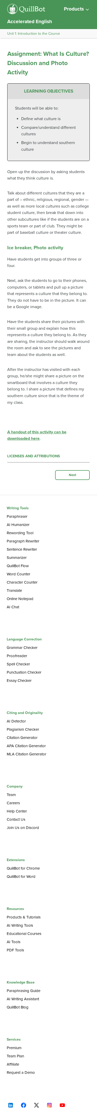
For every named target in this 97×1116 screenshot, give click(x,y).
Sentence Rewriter (22, 549)
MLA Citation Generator (26, 754)
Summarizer (17, 557)
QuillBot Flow (18, 566)
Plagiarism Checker (23, 729)
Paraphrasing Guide (23, 990)
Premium (14, 1048)
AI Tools (13, 942)
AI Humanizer (18, 524)
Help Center (17, 811)
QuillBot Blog (17, 1007)
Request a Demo (21, 1072)
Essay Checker (19, 680)
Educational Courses (24, 933)
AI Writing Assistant (23, 999)
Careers (13, 803)
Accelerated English (29, 21)
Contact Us (16, 819)
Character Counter (22, 582)
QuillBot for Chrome (23, 868)
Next (72, 475)
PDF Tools (15, 950)
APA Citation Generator (26, 746)
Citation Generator (22, 737)
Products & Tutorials (24, 917)
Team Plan (15, 1056)
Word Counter (18, 574)
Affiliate (13, 1064)
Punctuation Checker (24, 672)
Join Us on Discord (23, 827)
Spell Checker (18, 664)
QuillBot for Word (21, 876)
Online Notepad (20, 598)
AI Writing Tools (20, 925)
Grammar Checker (22, 647)
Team (11, 794)
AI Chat (13, 607)
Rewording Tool (20, 533)
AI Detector (16, 721)
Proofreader (17, 656)
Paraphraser (17, 516)
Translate (14, 590)
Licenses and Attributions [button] (33, 456)
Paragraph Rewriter (23, 541)
